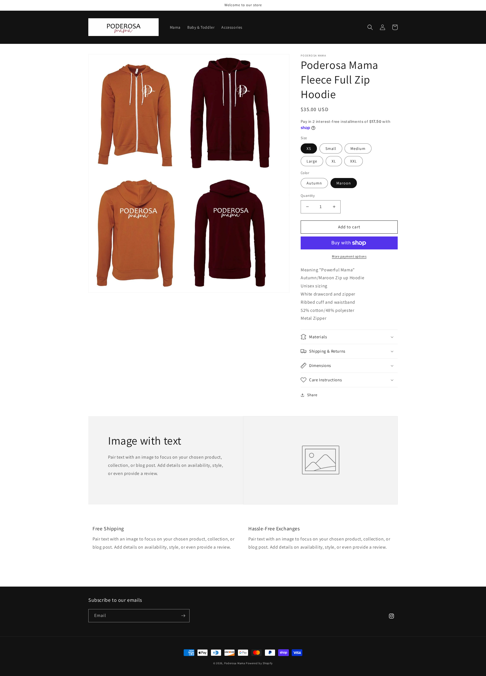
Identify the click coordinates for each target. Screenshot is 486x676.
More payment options (349, 256)
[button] (370, 27)
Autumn (314, 183)
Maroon (343, 183)
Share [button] (312, 394)
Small (330, 148)
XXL (353, 161)
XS (309, 148)
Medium (358, 148)
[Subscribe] (183, 615)
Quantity (308, 195)
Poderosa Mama (234, 663)
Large (312, 161)
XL (334, 161)
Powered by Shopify (259, 663)
